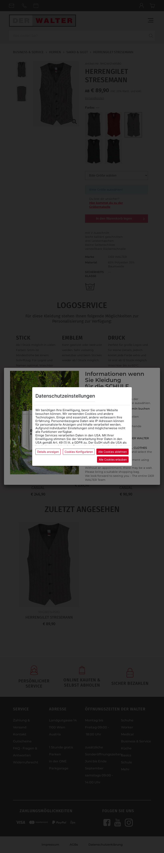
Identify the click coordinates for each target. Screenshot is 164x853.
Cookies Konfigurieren (79, 451)
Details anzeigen (48, 451)
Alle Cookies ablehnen (112, 451)
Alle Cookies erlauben (113, 459)
